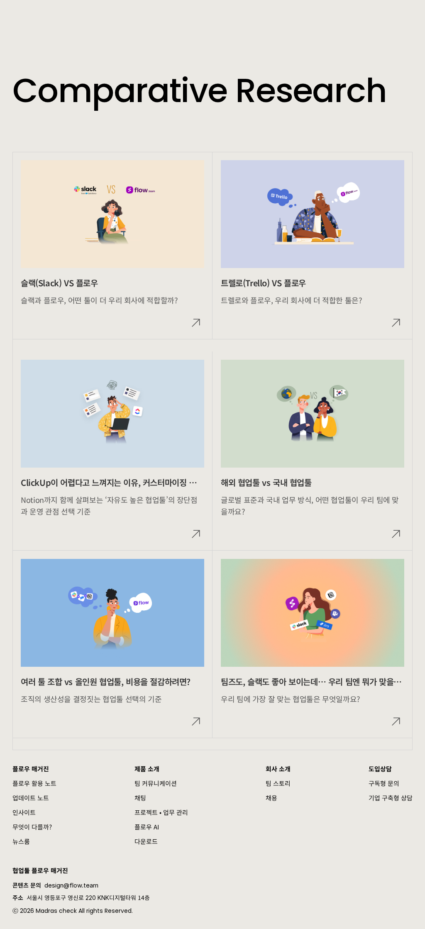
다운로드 (146, 841)
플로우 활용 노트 (34, 783)
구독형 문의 (384, 783)
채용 (271, 797)
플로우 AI (146, 826)
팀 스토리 (278, 783)
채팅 (140, 797)
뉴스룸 (21, 841)
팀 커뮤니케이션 (155, 783)
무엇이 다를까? (32, 826)
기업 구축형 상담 (391, 797)
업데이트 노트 (30, 797)
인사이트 (24, 812)
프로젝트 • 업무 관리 (161, 812)
